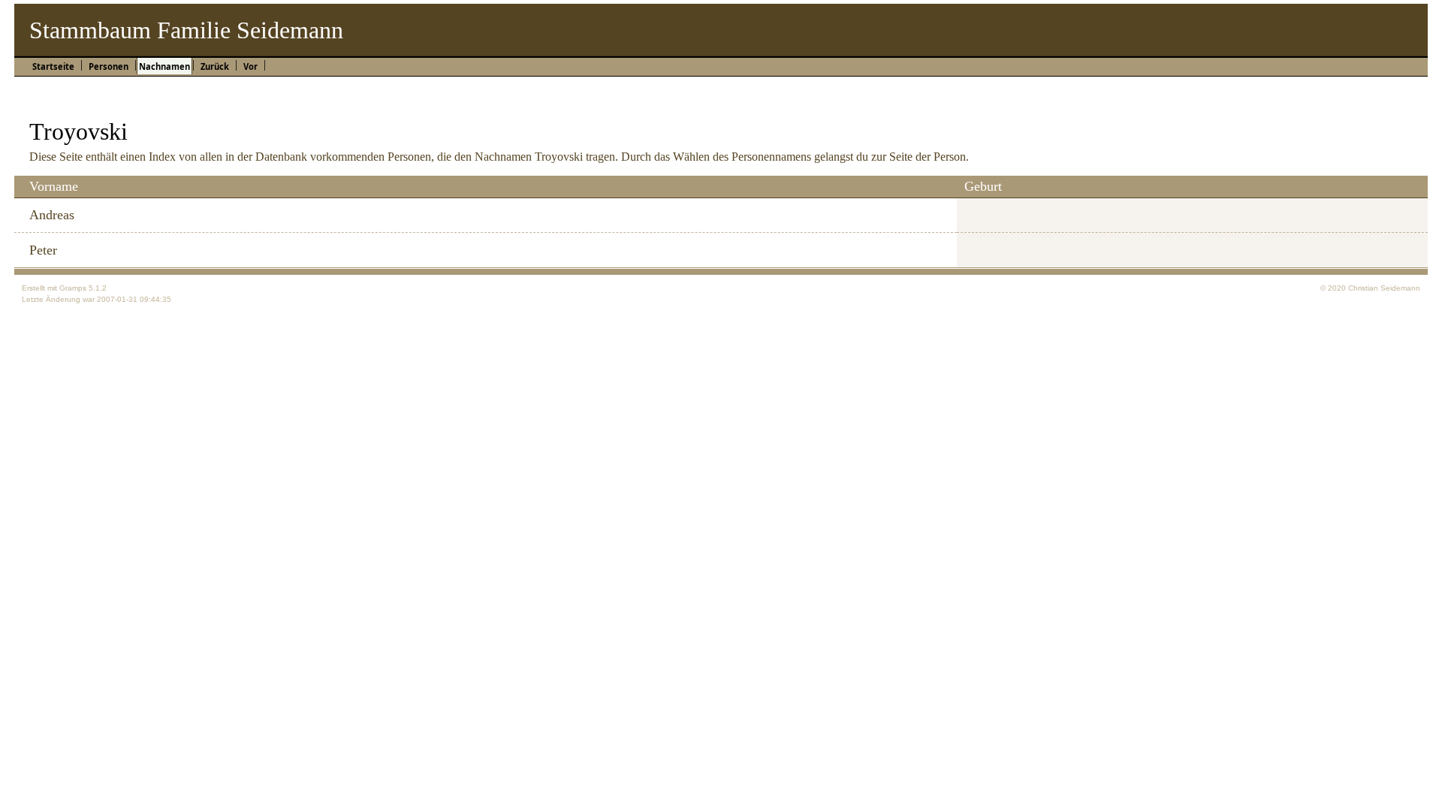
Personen (108, 66)
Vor (250, 66)
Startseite (53, 66)
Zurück (215, 66)
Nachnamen (164, 66)
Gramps (72, 288)
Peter (43, 250)
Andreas (51, 214)
